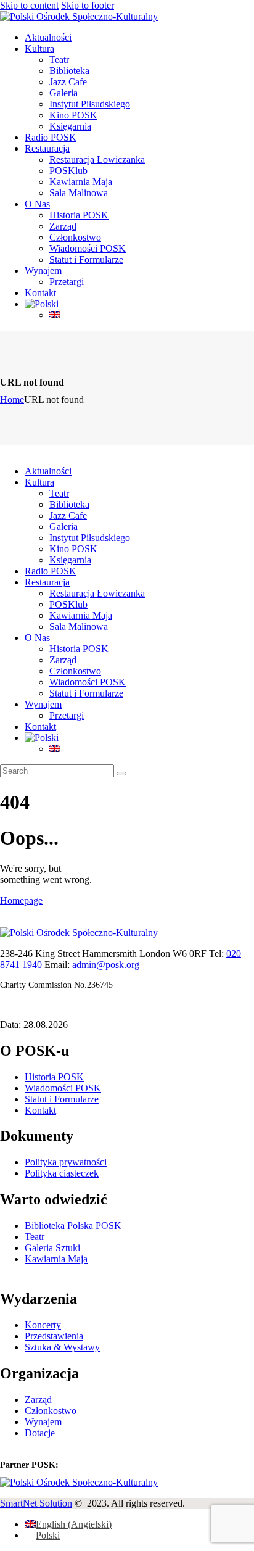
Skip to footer (87, 5)
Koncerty (43, 1325)
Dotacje (40, 1433)
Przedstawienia (54, 1336)
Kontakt (40, 1110)
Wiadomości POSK (63, 1088)
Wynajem (43, 1422)
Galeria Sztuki (52, 1248)
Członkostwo (50, 1410)
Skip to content (29, 5)
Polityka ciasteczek (62, 1173)
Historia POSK (54, 1077)
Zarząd (38, 1399)
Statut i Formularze (62, 1099)
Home (12, 399)
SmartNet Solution (36, 1503)
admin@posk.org (105, 964)
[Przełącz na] (42, 304)
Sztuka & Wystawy (62, 1347)
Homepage (21, 900)
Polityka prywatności (66, 1162)
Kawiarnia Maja (56, 1259)
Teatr (34, 1236)
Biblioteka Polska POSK (73, 1225)
